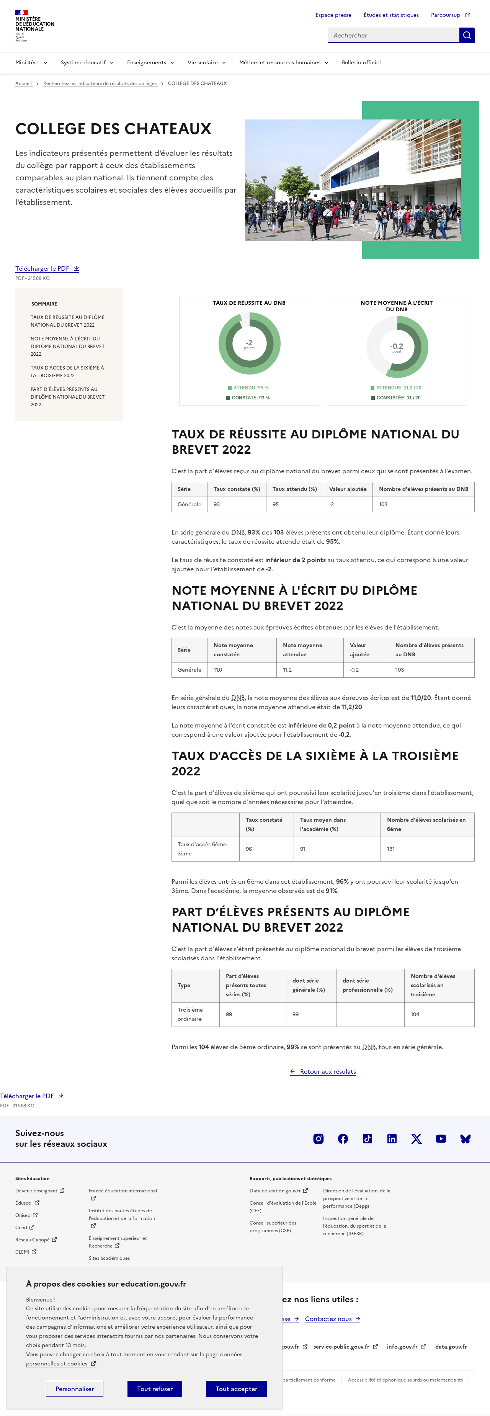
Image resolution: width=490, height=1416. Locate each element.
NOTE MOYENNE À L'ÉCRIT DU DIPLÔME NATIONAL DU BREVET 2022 (68, 346)
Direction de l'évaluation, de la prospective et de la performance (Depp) (356, 1198)
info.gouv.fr (402, 1347)
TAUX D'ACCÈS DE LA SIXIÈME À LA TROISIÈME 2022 (67, 372)
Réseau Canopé (32, 1239)
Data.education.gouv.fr (275, 1190)
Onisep (23, 1215)
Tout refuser (155, 1388)
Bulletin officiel (361, 63)
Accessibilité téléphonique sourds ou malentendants (406, 1380)
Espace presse (333, 15)
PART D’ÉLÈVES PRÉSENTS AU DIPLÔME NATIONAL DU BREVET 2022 (68, 397)
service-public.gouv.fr (341, 1347)
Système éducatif (83, 63)
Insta (318, 1139)
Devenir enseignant (36, 1190)
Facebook (343, 1139)
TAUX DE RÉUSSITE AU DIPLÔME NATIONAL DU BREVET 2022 (68, 321)
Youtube (441, 1139)
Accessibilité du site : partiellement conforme (286, 1380)
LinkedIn (392, 1139)
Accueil (24, 83)
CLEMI (22, 1252)
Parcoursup (446, 15)
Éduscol (24, 1203)
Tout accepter (236, 1388)
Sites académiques (109, 1258)
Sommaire (44, 304)
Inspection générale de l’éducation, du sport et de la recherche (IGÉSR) (354, 1226)
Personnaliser (75, 1388)
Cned (21, 1227)
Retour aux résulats (327, 1071)
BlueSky (465, 1139)
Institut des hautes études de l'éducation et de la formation (122, 1214)
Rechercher (467, 35)
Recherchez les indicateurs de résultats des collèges (100, 83)
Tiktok (367, 1139)
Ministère (27, 63)
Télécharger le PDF (42, 268)
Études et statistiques (391, 15)
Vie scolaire (203, 63)
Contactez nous (328, 1318)
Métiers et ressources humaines (279, 63)
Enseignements (146, 63)
